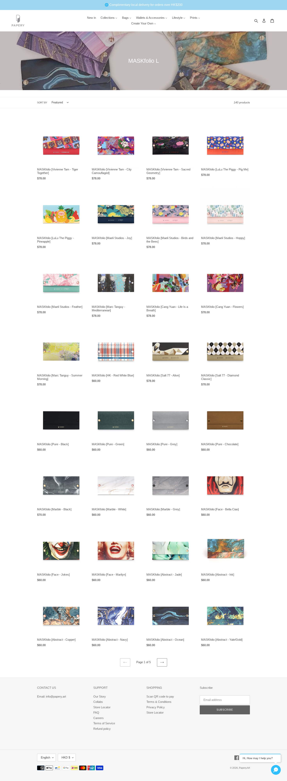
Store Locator (102, 707)
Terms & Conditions (158, 701)
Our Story (99, 696)
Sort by (42, 102)
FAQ (96, 712)
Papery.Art (244, 768)
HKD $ (66, 757)
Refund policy (102, 728)
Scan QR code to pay (160, 696)
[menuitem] (91, 18)
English (45, 757)
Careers (98, 718)
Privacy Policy (155, 707)
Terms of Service (104, 723)
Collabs (98, 701)
